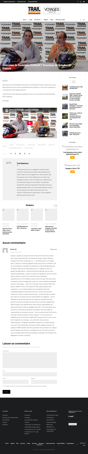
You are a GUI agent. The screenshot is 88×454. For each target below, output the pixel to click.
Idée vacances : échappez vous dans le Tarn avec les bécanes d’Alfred (51, 229)
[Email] (24, 153)
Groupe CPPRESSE (50, 449)
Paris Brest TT (51, 420)
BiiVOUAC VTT (50, 427)
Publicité (5, 424)
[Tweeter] (15, 153)
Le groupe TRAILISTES (32, 1)
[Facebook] (77, 1)
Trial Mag (28, 443)
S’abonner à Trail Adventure (9, 1)
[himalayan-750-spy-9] (65, 106)
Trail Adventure (6, 61)
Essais (30, 19)
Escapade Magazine (70, 443)
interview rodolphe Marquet (16, 147)
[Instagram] (80, 1)
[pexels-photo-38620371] (65, 116)
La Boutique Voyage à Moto (32, 427)
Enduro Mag (22, 443)
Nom (4, 370)
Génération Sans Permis (50, 443)
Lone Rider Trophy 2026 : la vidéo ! (36, 229)
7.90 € (72, 171)
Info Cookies (6, 420)
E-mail (4, 378)
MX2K (17, 443)
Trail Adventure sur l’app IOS (33, 429)
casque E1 (12, 144)
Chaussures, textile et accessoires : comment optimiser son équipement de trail (76, 116)
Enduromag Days (51, 422)
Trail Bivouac (50, 417)
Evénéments (37, 19)
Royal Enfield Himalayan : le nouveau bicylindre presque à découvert (76, 106)
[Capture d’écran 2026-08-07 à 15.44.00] (51, 214)
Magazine (46, 19)
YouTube (27, 422)
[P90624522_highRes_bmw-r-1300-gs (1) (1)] (65, 87)
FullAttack (12, 443)
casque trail (52, 144)
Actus (24, 19)
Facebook (27, 417)
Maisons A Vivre (40, 444)
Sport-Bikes (34, 443)
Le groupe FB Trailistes (31, 420)
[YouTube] (83, 1)
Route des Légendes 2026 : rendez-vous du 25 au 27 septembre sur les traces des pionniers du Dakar (76, 97)
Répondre (53, 249)
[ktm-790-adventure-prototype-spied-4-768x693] (23, 214)
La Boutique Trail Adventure (32, 424)
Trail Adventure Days (21, 1)
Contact (5, 422)
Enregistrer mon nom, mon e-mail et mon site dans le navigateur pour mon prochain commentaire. (26, 386)
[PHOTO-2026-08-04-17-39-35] (37, 214)
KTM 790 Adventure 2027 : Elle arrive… (22, 227)
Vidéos (51, 19)
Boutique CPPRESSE (61, 443)
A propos (5, 415)
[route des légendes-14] (65, 97)
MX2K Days (50, 424)
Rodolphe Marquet (29, 147)
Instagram (27, 415)
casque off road (31, 144)
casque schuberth (42, 144)
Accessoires (15, 61)
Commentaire (6, 350)
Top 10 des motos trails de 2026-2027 (76, 87)
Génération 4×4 (41, 443)
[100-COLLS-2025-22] (8, 214)
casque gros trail (21, 144)
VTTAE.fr (7, 443)
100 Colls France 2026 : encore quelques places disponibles (7, 231)
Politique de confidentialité (10, 417)
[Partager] (20, 153)
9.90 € (72, 157)
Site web (33, 378)
